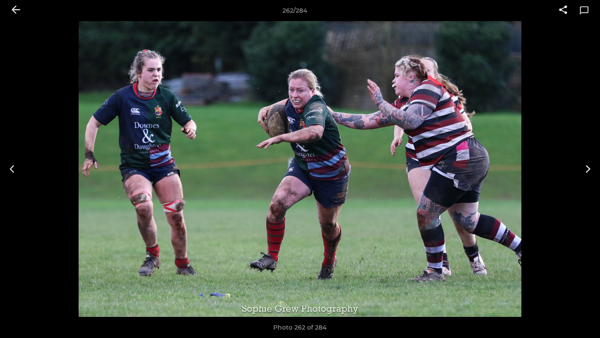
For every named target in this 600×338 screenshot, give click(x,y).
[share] (563, 10)
